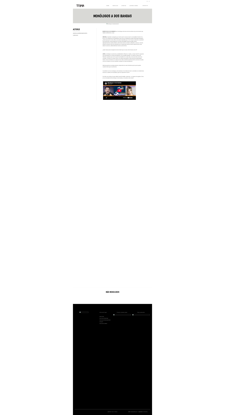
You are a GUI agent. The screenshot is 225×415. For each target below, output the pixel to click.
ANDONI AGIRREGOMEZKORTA (80, 33)
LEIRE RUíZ (75, 35)
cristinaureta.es (145, 411)
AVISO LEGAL (102, 316)
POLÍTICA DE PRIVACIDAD (104, 318)
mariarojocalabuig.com (134, 411)
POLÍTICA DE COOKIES (103, 323)
